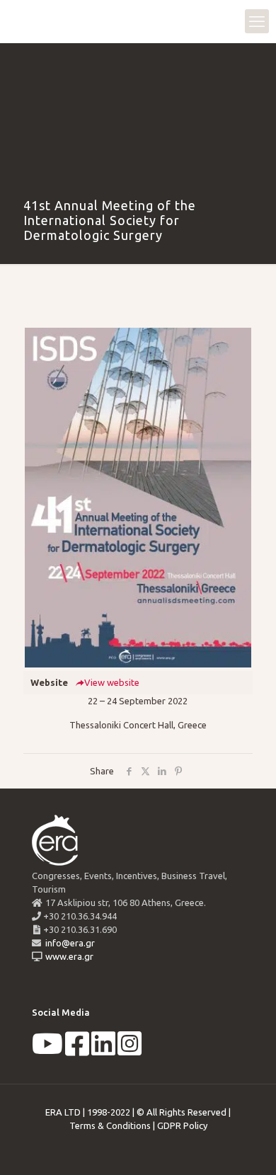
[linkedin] (103, 1050)
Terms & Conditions (110, 1125)
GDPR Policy (182, 1125)
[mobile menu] (257, 21)
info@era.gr (69, 943)
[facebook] (77, 1050)
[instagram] (129, 1050)
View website (111, 682)
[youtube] (47, 1050)
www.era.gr (67, 956)
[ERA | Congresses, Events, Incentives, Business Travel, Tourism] (25, 21)
